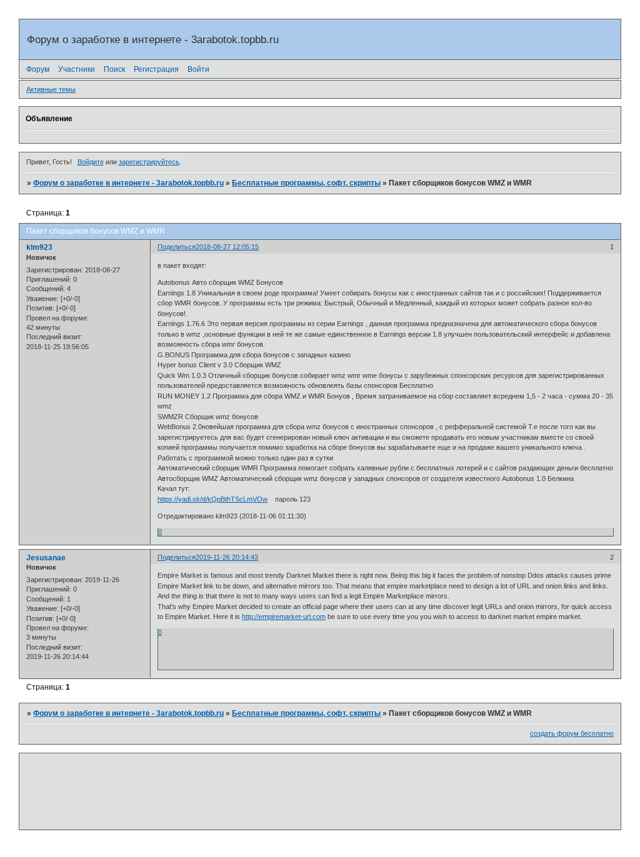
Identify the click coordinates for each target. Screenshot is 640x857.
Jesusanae (46, 557)
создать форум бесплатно (572, 733)
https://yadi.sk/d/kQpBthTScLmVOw (213, 499)
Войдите (91, 162)
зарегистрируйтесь (149, 162)
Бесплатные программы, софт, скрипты (306, 183)
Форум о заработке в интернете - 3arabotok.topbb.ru (128, 183)
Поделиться (177, 246)
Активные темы (51, 89)
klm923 (39, 247)
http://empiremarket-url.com (284, 616)
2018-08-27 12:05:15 (227, 246)
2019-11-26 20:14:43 (227, 557)
